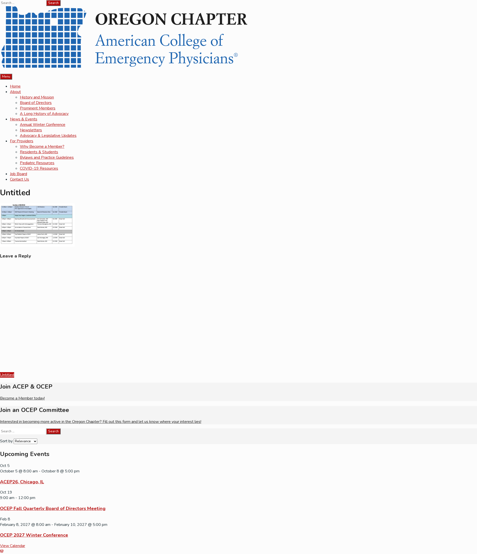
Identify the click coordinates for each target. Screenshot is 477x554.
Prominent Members (37, 108)
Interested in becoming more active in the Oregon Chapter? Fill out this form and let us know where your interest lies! (100, 421)
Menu (6, 76)
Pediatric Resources (37, 163)
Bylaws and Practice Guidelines (47, 157)
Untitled (7, 375)
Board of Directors (36, 102)
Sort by (7, 441)
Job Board (18, 174)
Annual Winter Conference (42, 124)
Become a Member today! (22, 398)
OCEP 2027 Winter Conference (34, 535)
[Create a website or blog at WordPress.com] (1, 551)
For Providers (21, 141)
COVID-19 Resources (39, 168)
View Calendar (12, 546)
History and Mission (37, 97)
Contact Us (19, 179)
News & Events (23, 119)
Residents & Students (39, 152)
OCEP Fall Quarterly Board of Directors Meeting (53, 508)
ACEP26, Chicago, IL (22, 482)
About (15, 92)
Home (15, 86)
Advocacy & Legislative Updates (48, 135)
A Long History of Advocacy (44, 113)
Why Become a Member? (42, 146)
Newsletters (31, 130)
